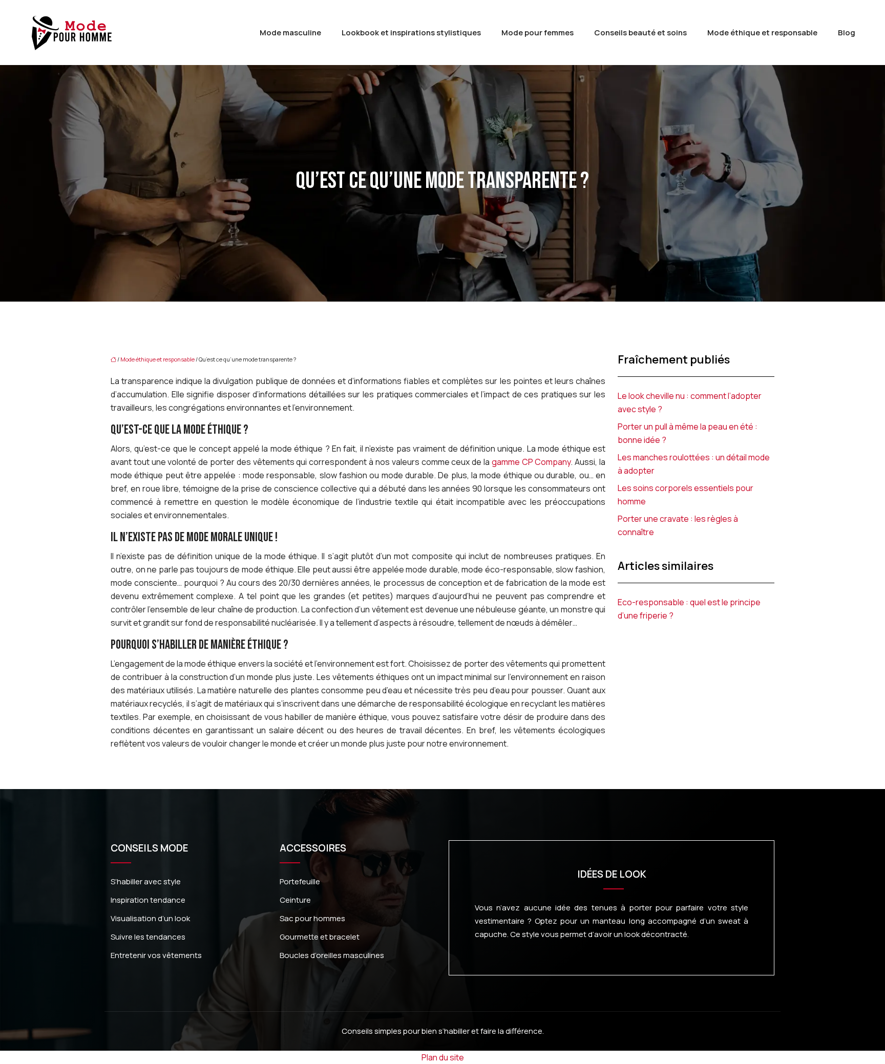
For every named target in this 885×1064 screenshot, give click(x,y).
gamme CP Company (531, 461)
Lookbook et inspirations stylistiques (411, 32)
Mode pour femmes (537, 32)
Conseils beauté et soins (640, 32)
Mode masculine (290, 32)
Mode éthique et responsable (762, 32)
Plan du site (443, 1057)
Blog (846, 32)
